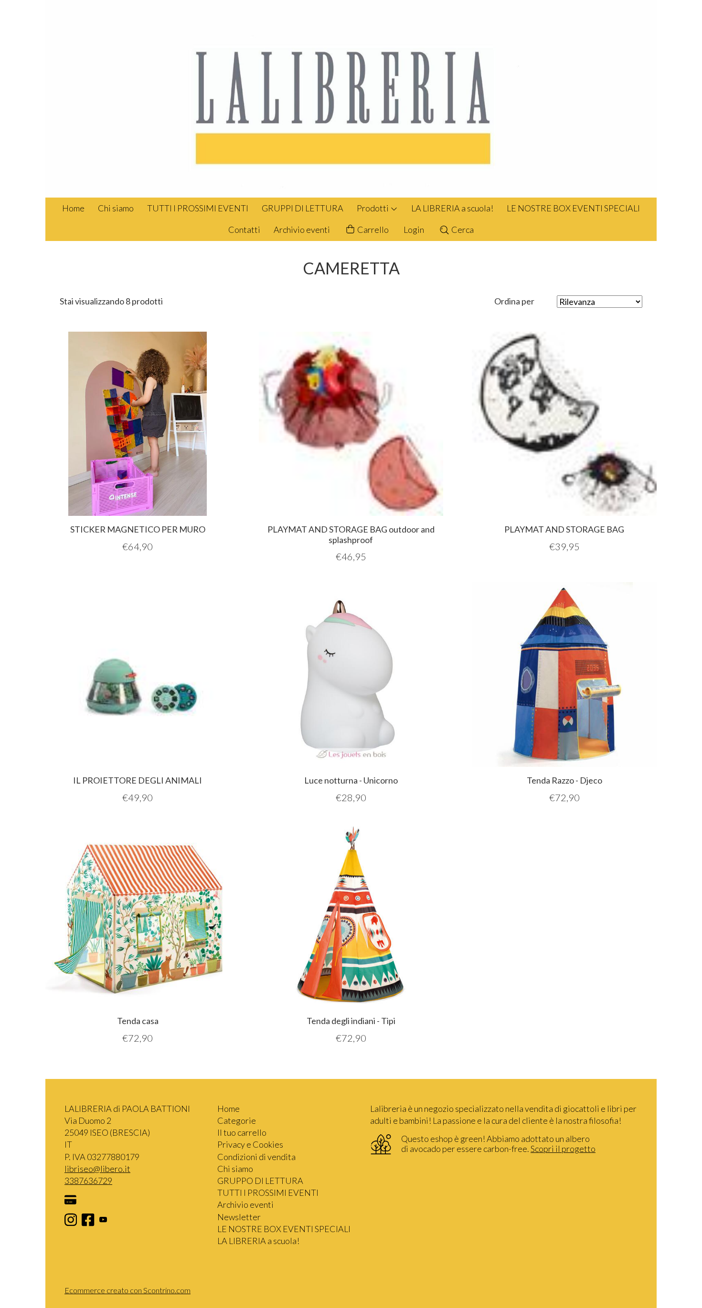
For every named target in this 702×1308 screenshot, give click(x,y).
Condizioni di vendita (256, 1156)
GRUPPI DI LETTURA (302, 208)
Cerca (462, 229)
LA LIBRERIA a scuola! (452, 208)
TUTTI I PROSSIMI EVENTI (197, 208)
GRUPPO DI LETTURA (260, 1180)
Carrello (372, 229)
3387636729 (88, 1180)
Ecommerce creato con (127, 1290)
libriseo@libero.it (97, 1168)
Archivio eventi (302, 229)
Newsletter (239, 1217)
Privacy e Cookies (250, 1144)
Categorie (236, 1120)
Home (73, 208)
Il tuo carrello (241, 1132)
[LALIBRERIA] (351, 99)
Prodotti (373, 208)
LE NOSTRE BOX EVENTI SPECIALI (573, 208)
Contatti (244, 229)
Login (414, 229)
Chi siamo (116, 208)
